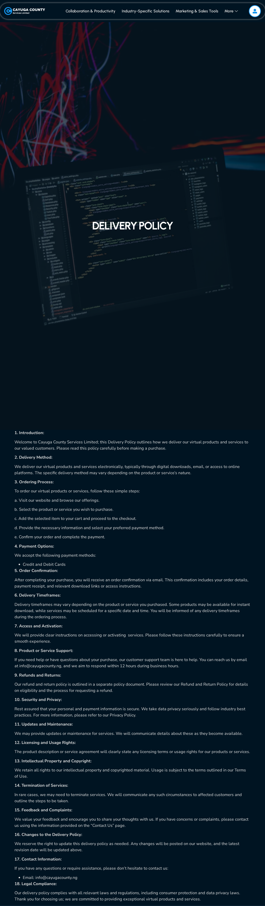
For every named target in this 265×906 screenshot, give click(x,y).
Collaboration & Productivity (91, 11)
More (229, 11)
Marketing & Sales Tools (197, 11)
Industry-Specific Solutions (145, 11)
